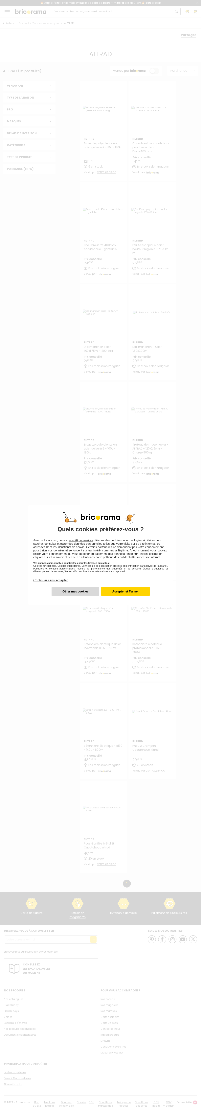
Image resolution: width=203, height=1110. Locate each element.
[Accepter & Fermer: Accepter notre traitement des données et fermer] (125, 591)
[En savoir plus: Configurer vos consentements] (75, 591)
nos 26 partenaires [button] (81, 540)
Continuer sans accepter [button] (50, 578)
